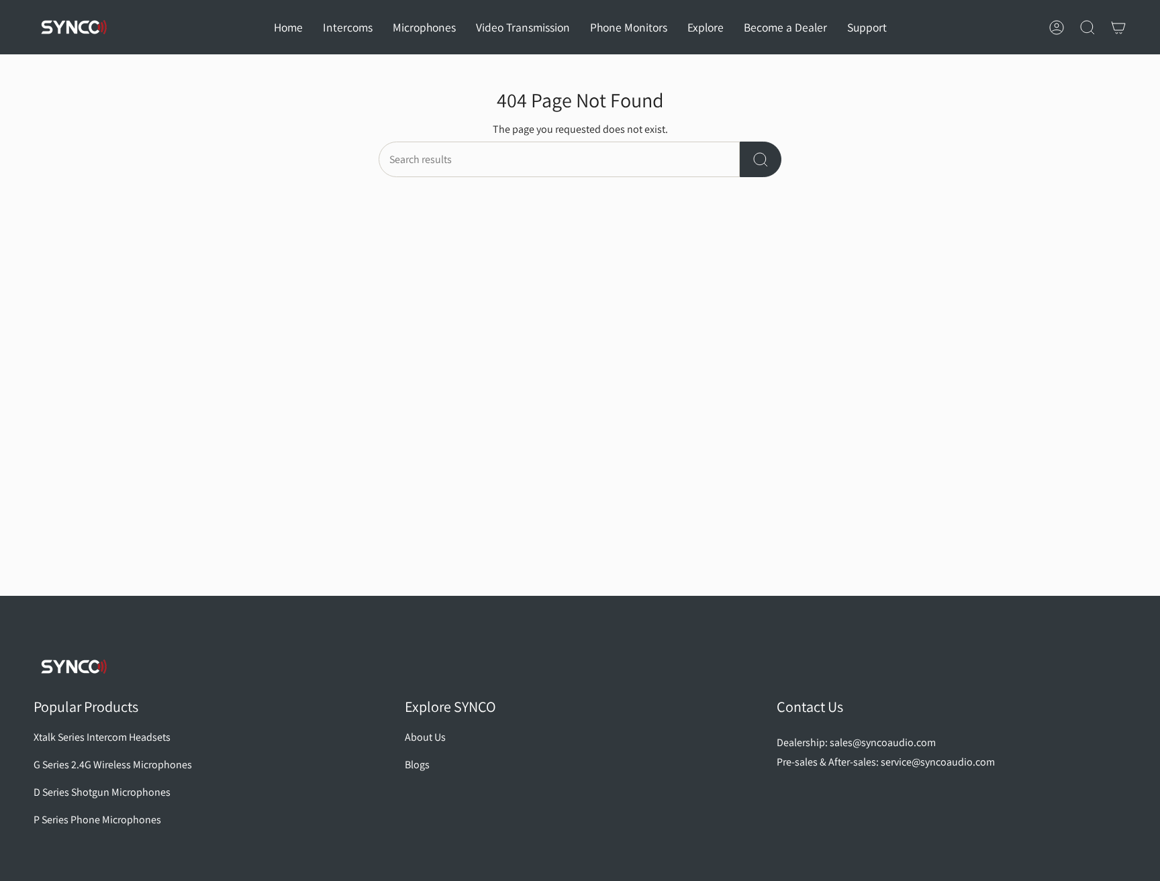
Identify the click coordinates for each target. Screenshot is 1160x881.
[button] (348, 27)
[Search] (760, 159)
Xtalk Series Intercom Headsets (102, 737)
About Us (425, 737)
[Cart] (1118, 27)
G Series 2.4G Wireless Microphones (113, 765)
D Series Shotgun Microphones (102, 792)
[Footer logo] (74, 667)
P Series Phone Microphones (97, 820)
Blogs (417, 765)
